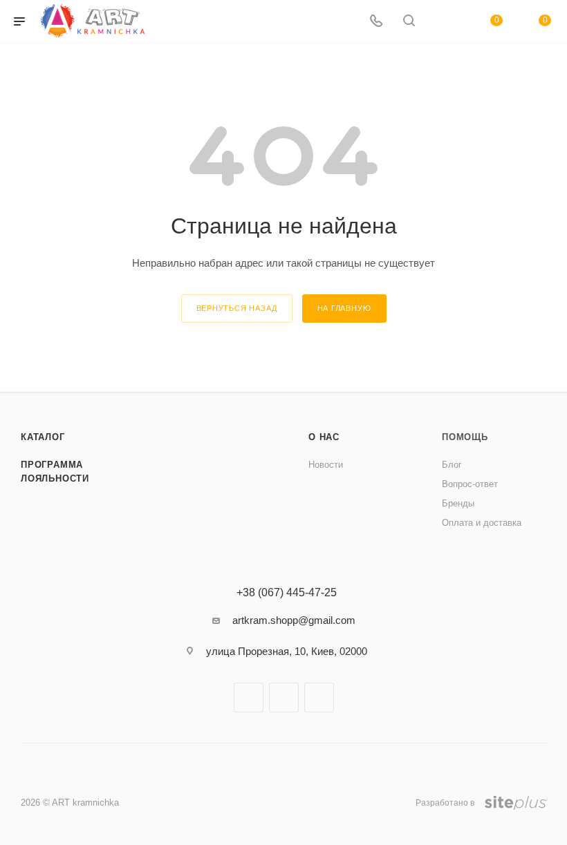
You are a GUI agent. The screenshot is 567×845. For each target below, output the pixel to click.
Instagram (284, 697)
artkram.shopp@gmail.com (293, 620)
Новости (325, 464)
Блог (452, 464)
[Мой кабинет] (442, 22)
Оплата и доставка (481, 523)
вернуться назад (236, 308)
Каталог (43, 437)
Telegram (319, 697)
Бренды (458, 503)
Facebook (248, 697)
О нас (324, 437)
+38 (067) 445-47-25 (286, 592)
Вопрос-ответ (470, 484)
